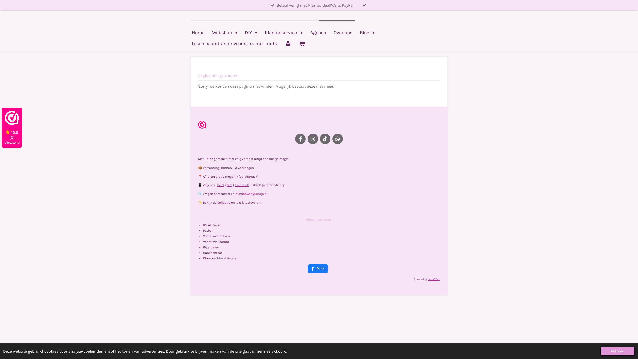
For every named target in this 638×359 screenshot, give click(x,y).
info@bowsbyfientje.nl (250, 194)
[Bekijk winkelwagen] (302, 43)
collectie (223, 202)
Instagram (224, 185)
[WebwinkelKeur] (202, 125)
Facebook (242, 185)
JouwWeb (434, 279)
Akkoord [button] (617, 351)
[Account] (288, 43)
